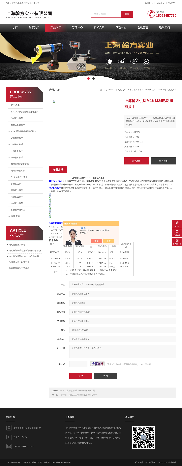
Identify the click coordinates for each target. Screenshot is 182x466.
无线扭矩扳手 (17, 151)
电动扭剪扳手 (17, 144)
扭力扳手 (15, 105)
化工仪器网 (150, 462)
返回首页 (149, 3)
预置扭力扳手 (17, 190)
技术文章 (99, 27)
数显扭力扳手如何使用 (19, 262)
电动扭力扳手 (17, 203)
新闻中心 (77, 27)
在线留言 (161, 3)
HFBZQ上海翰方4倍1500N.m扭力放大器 (77, 391)
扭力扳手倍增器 (18, 210)
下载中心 (121, 27)
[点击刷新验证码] (97, 364)
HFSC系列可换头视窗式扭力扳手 (25, 131)
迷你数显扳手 (17, 138)
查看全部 (15, 216)
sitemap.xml (162, 462)
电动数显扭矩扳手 (19, 171)
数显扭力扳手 (17, 184)
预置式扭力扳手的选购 (19, 268)
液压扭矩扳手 (17, 158)
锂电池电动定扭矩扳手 (21, 164)
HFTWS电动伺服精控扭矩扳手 (24, 112)
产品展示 (55, 27)
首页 (15, 27)
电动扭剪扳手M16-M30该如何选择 (24, 256)
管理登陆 (172, 462)
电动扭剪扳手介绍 (17, 245)
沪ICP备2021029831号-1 (62, 462)
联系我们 (172, 3)
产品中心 (113, 90)
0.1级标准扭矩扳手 (19, 177)
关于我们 (34, 27)
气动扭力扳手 (17, 118)
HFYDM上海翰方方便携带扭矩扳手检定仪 (78, 395)
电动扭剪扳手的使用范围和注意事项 (25, 250)
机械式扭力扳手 (18, 125)
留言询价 (163, 161)
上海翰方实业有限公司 (30, 3)
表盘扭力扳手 (17, 197)
